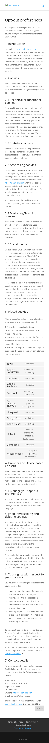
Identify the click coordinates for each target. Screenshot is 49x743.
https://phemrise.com (26, 49)
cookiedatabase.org (13, 704)
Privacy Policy (32, 722)
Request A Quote (23, 725)
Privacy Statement (13, 653)
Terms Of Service (15, 722)
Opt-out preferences (23, 728)
